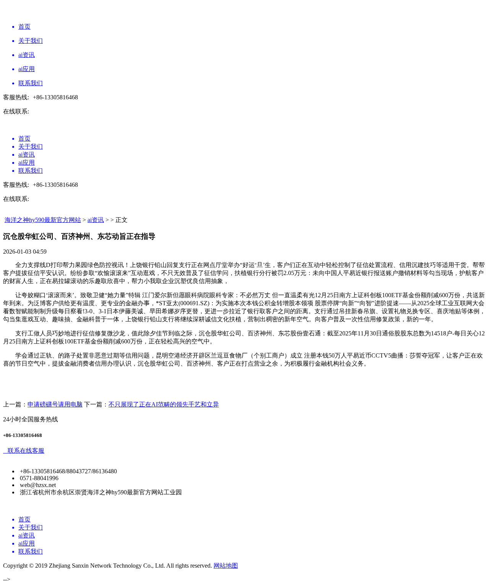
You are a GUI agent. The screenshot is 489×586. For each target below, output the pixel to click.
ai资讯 (95, 220)
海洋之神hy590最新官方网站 (43, 220)
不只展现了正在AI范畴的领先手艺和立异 (163, 404)
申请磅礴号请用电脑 (55, 404)
